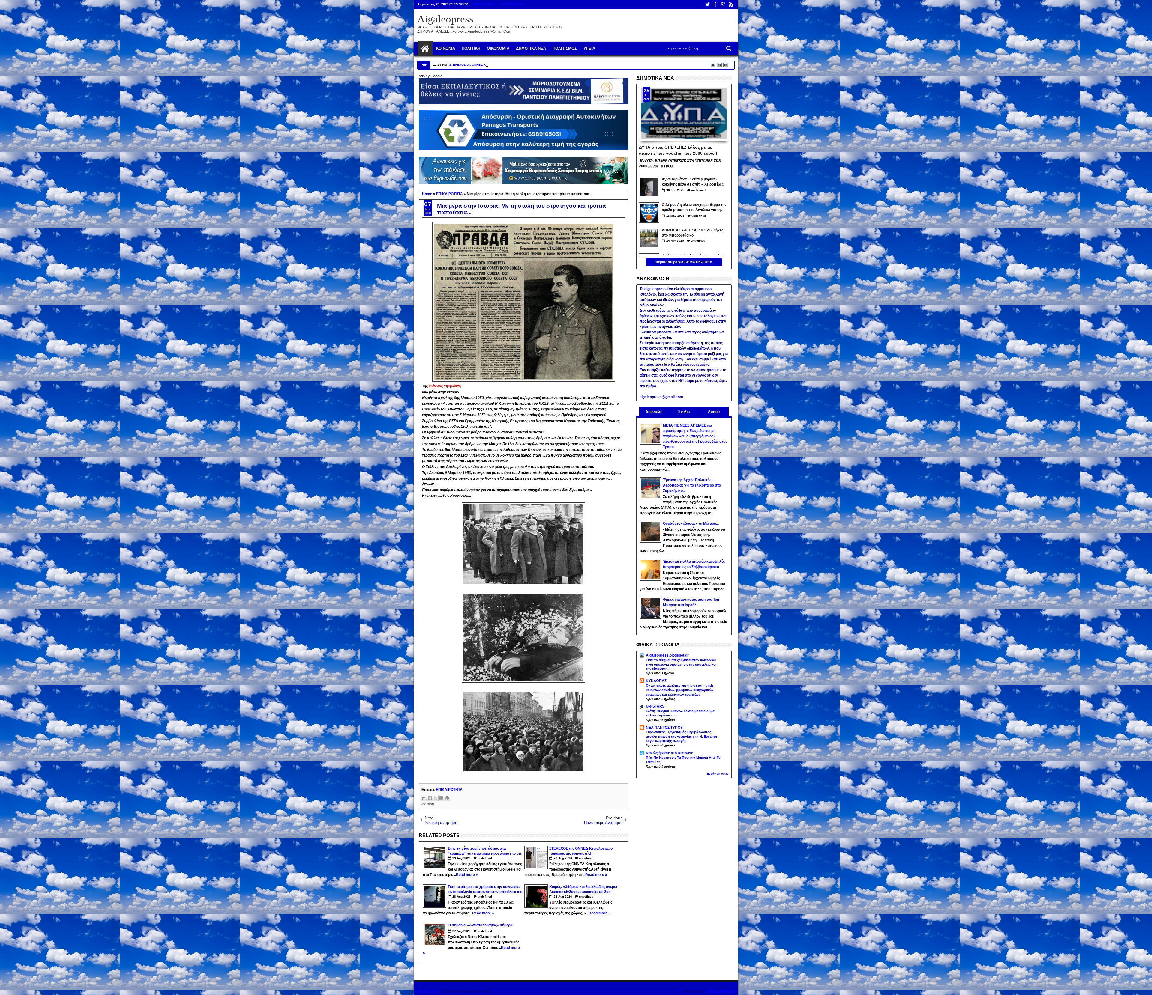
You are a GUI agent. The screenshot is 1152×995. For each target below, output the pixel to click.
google (723, 4)
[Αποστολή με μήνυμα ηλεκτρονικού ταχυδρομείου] (424, 798)
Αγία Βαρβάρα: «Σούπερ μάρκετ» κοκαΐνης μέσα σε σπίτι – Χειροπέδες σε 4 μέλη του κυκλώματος (693, 182)
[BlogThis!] (430, 798)
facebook (715, 4)
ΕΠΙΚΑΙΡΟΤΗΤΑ (449, 790)
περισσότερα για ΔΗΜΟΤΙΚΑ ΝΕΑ (684, 262)
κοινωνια (445, 48)
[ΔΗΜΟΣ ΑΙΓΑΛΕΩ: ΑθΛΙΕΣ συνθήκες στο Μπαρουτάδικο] (649, 238)
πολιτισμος (565, 48)
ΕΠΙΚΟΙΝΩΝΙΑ (483, 4)
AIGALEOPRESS (720, 991)
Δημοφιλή (654, 412)
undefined (485, 858)
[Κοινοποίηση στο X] (436, 798)
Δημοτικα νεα (531, 48)
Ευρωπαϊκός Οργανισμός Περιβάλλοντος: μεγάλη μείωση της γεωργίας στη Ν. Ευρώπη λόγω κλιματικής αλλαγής (681, 736)
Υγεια (589, 48)
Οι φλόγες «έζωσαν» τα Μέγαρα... (691, 523)
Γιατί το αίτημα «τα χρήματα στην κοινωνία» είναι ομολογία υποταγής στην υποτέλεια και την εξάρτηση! (681, 664)
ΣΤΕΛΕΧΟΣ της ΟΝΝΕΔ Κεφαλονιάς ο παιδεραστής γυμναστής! (494, 64)
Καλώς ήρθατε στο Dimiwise (669, 753)
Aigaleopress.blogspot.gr (667, 655)
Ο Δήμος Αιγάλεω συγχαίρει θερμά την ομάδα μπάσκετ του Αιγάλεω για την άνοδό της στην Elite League (694, 208)
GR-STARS (655, 706)
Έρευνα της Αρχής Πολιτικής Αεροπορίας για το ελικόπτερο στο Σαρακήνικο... (692, 485)
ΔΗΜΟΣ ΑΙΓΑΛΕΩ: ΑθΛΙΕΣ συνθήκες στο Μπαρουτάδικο (692, 232)
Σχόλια (684, 412)
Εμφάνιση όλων (717, 773)
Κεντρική (425, 48)
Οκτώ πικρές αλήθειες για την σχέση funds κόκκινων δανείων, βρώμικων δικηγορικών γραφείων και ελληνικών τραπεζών (680, 690)
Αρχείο (714, 412)
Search (728, 48)
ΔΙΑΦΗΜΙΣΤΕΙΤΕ (513, 4)
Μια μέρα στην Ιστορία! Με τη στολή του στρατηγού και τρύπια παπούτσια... (521, 209)
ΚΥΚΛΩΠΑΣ (656, 681)
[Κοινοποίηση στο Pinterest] (447, 798)
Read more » (467, 875)
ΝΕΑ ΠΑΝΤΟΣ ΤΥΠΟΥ (664, 727)
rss (731, 4)
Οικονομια (498, 48)
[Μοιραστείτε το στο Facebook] (441, 798)
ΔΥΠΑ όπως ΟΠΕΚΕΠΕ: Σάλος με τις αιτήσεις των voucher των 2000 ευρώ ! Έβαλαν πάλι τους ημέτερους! (678, 150)
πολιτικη (471, 48)
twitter (707, 4)
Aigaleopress (445, 19)
